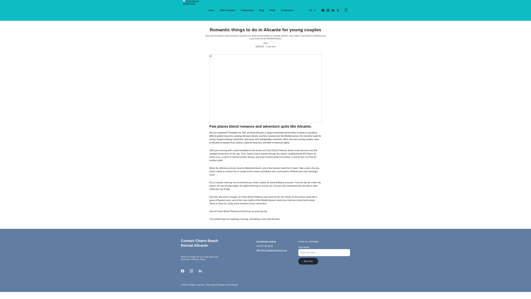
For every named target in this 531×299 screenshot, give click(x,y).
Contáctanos (287, 10)
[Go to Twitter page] (338, 10)
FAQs (272, 10)
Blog (261, 10)
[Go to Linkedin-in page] (334, 10)
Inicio (211, 10)
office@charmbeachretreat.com (271, 250)
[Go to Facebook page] (324, 10)
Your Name (303, 247)
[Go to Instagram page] (329, 10)
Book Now (308, 261)
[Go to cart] (346, 10)
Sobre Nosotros (227, 10)
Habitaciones (247, 10)
